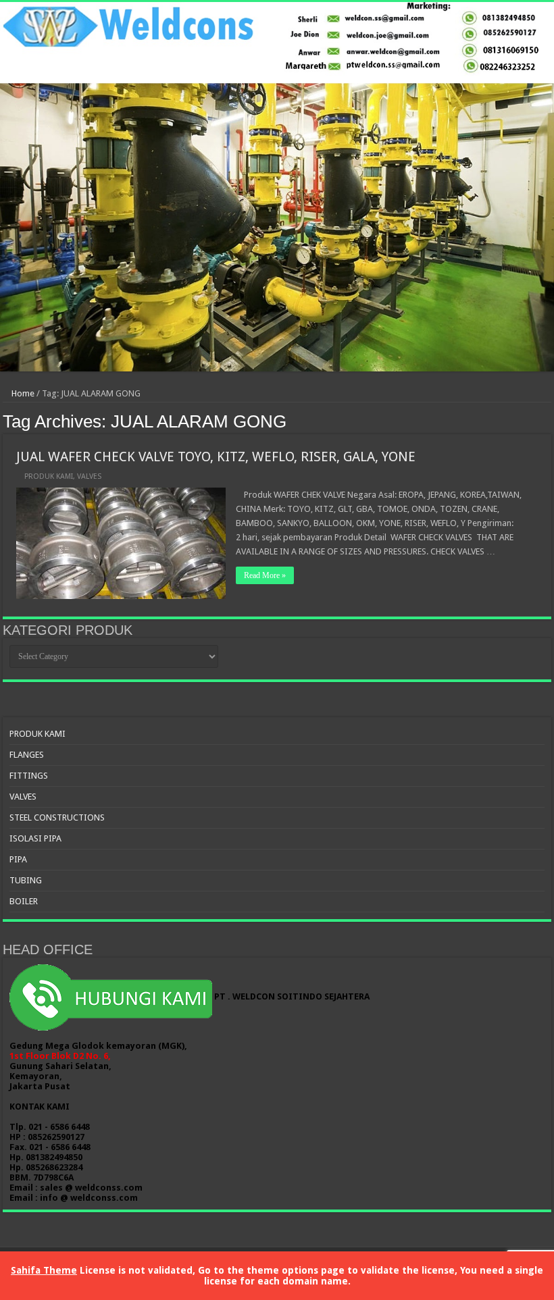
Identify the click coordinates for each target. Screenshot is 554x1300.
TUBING (25, 880)
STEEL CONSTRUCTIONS (57, 817)
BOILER (23, 901)
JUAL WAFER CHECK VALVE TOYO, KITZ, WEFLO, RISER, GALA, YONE (216, 456)
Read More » (265, 575)
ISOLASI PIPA (35, 838)
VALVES (89, 476)
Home (21, 393)
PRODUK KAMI (48, 476)
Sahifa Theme (44, 1270)
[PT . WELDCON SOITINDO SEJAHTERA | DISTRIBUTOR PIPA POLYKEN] (277, 186)
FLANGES (26, 755)
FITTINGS (28, 776)
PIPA (18, 859)
